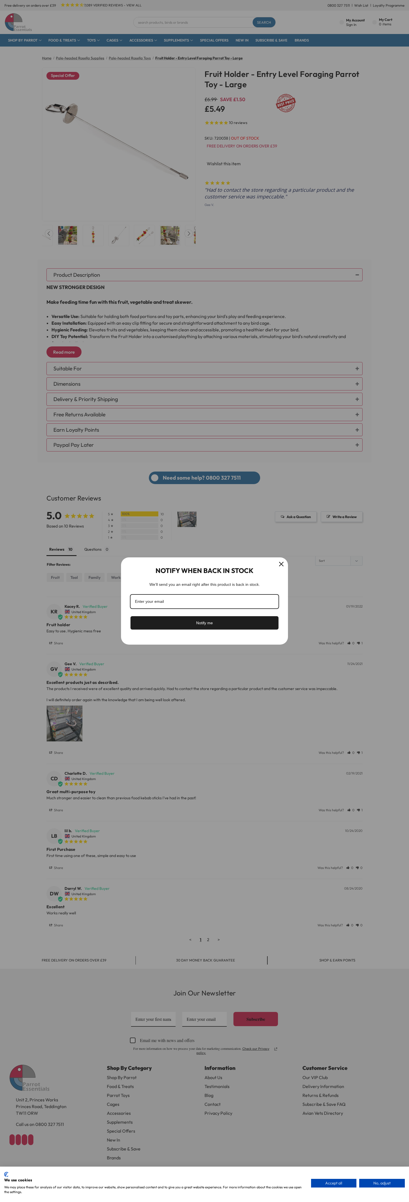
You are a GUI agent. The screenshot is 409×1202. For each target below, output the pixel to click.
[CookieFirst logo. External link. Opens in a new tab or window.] (6, 1174)
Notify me (204, 623)
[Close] (281, 564)
